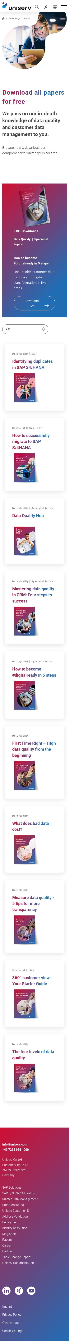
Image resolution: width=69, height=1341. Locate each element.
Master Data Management (20, 1199)
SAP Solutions (11, 1187)
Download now (32, 303)
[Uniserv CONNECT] (44, 6)
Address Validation (15, 1216)
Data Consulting (13, 1205)
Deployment (10, 1222)
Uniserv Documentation (18, 1263)
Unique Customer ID (15, 1211)
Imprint (7, 1306)
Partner (7, 1251)
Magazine (9, 1234)
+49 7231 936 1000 (15, 1149)
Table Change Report (16, 1257)
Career (6, 1245)
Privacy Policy (11, 1314)
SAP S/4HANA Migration (18, 1193)
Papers (7, 1240)
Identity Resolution (14, 1228)
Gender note (10, 1323)
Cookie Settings (12, 1331)
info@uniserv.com (14, 1144)
